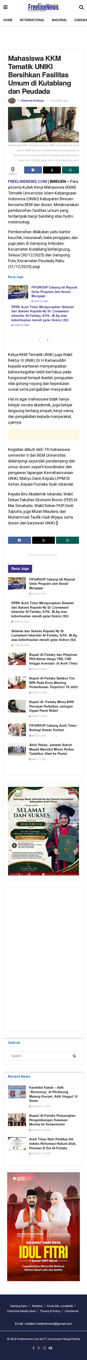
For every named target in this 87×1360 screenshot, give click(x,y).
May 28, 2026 (38, 735)
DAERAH (81, 20)
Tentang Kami (18, 1306)
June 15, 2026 (39, 692)
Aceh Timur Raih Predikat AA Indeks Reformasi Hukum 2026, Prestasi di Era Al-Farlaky (52, 1143)
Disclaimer (72, 1311)
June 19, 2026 (39, 669)
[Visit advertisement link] (43, 1226)
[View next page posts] (47, 340)
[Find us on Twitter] (39, 1348)
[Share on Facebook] (33, 170)
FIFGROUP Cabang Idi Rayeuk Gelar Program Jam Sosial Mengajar (54, 291)
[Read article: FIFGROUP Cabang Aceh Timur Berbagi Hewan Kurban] (17, 729)
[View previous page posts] (39, 340)
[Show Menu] (5, 7)
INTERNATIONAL (32, 20)
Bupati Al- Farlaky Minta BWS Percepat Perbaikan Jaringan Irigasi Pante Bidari (52, 706)
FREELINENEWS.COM (27, 181)
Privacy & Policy (50, 1311)
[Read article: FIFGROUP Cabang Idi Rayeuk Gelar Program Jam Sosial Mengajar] (18, 292)
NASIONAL (59, 20)
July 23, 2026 (40, 301)
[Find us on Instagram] (44, 1348)
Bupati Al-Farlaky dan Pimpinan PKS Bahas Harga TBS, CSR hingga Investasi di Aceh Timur (53, 658)
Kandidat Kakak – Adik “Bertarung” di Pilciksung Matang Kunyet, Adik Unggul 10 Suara (53, 1094)
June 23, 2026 (21, 325)
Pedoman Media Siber (21, 1311)
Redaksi (37, 1306)
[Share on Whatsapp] (70, 170)
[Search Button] (81, 7)
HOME (7, 20)
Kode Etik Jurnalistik (60, 1306)
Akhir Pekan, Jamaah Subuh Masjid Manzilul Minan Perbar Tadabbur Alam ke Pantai (51, 749)
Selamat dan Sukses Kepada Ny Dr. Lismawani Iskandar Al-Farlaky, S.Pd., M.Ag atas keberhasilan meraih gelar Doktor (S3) (44, 635)
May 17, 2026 (38, 759)
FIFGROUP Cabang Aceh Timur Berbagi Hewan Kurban (53, 727)
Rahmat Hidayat (32, 100)
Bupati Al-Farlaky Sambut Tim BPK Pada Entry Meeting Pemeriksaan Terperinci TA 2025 (53, 682)
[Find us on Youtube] (50, 1348)
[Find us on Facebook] (34, 1348)
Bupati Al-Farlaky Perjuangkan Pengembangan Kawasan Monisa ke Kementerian (52, 1119)
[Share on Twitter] (52, 170)
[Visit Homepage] (43, 7)
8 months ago (60, 100)
